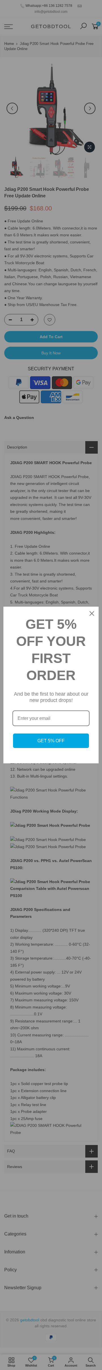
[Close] (92, 613)
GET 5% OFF (51, 740)
